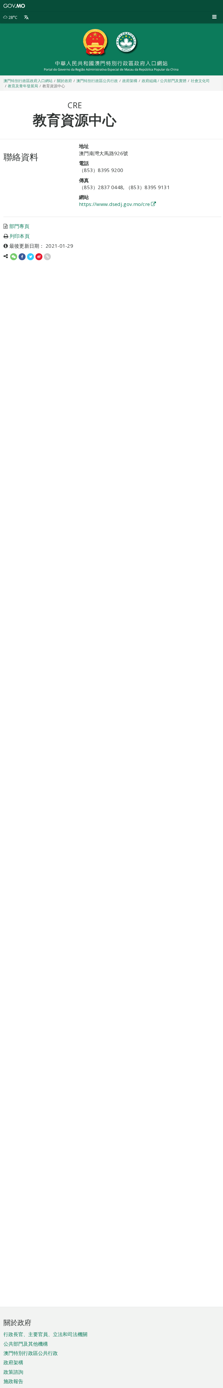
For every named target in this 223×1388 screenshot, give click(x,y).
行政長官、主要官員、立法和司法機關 (45, 1334)
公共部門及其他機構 (25, 1343)
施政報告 (13, 1381)
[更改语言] (26, 17)
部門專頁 (19, 226)
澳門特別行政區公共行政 (30, 1353)
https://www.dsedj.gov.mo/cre (114, 204)
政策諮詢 (13, 1372)
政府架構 (13, 1362)
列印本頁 (20, 236)
